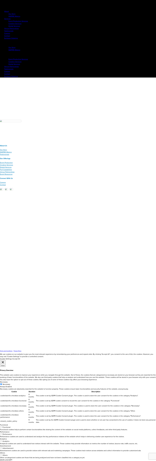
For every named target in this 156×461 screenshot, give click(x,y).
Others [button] (2, 453)
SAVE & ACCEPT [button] (6, 460)
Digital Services (5, 167)
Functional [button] (4, 425)
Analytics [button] (3, 439)
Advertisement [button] (5, 446)
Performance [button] (4, 432)
